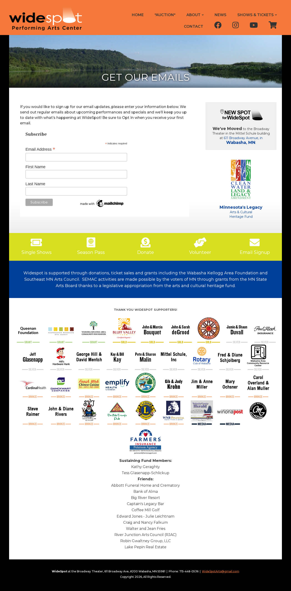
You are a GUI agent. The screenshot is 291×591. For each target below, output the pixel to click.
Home (138, 15)
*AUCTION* (165, 15)
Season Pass (91, 252)
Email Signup (255, 252)
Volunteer (200, 252)
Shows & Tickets (255, 15)
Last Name (35, 184)
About (193, 15)
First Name (35, 167)
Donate (145, 252)
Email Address (40, 149)
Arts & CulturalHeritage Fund (241, 212)
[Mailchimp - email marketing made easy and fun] (102, 203)
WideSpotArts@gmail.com (220, 571)
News (220, 15)
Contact (193, 26)
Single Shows (36, 252)
